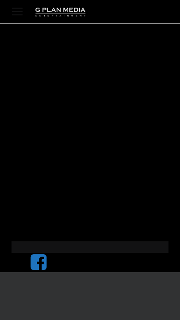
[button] (17, 12)
